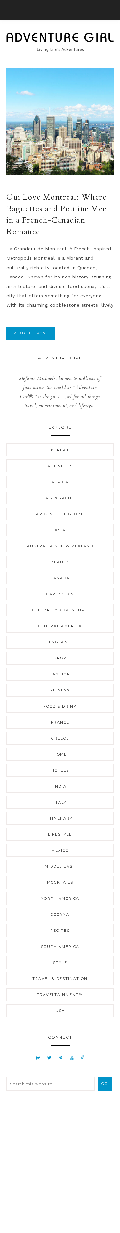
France (60, 722)
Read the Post (30, 333)
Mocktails (60, 882)
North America (60, 898)
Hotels (60, 770)
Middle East (60, 866)
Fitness (60, 690)
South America (60, 946)
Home (60, 754)
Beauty (60, 562)
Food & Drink (60, 706)
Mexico (60, 850)
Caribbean (60, 594)
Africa (60, 482)
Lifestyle (60, 834)
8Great (60, 450)
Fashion (60, 674)
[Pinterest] (61, 1057)
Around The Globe (60, 514)
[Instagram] (38, 1057)
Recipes (60, 930)
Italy (60, 802)
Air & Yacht (60, 498)
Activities (60, 466)
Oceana (60, 914)
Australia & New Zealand (60, 546)
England (60, 642)
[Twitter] (49, 1057)
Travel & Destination (60, 978)
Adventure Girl (60, 42)
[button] (60, 10)
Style (60, 962)
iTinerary (60, 818)
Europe (60, 658)
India (60, 786)
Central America (60, 626)
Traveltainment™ (60, 994)
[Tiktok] (82, 1057)
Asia (60, 530)
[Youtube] (71, 1057)
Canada (60, 578)
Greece (60, 738)
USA (60, 1010)
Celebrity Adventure (60, 610)
